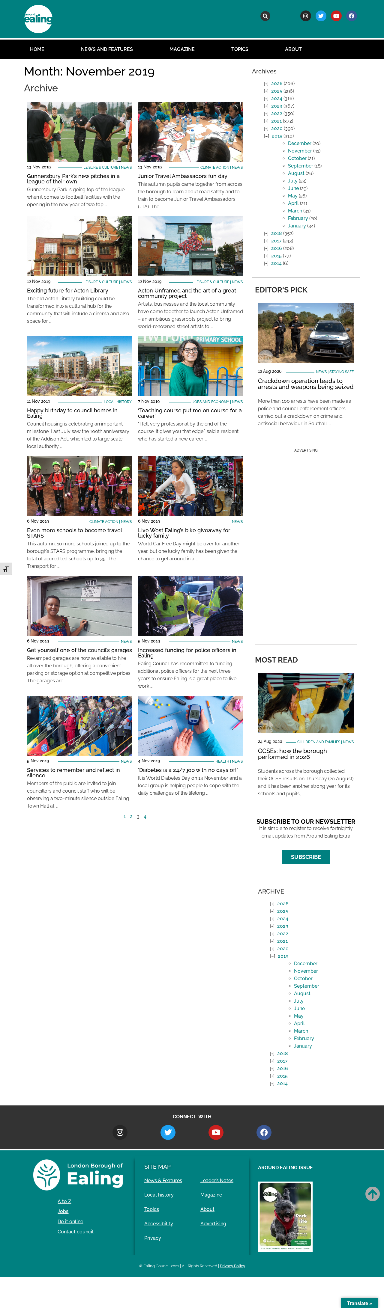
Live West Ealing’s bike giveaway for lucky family (184, 533)
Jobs (63, 1211)
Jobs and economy (211, 402)
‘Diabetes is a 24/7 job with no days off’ (188, 770)
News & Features (163, 1180)
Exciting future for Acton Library (67, 290)
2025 (276, 91)
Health (222, 761)
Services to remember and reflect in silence (73, 773)
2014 (276, 263)
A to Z (64, 1201)
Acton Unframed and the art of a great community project (187, 293)
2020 (277, 128)
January (297, 226)
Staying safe (341, 372)
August (296, 173)
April (293, 203)
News (126, 167)
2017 (276, 241)
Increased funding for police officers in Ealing (187, 653)
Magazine (182, 49)
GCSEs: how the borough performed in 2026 (292, 754)
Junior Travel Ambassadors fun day (182, 176)
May (293, 196)
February (298, 218)
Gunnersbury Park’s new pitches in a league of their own (73, 179)
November (300, 151)
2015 (276, 256)
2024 (276, 98)
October (297, 158)
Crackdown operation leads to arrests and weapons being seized (306, 383)
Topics (239, 49)
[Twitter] (321, 15)
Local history (118, 402)
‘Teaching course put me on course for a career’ (190, 413)
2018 (276, 233)
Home (37, 49)
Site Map (157, 1166)
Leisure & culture (100, 167)
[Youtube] (336, 15)
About (293, 49)
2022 (276, 113)
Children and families (318, 742)
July (293, 181)
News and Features (107, 49)
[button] (265, 16)
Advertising (213, 1223)
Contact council (76, 1232)
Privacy (152, 1238)
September (300, 166)
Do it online (70, 1221)
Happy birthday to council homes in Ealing (72, 413)
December (299, 143)
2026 (277, 83)
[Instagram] (305, 15)
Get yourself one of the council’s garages (79, 650)
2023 (276, 106)
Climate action (214, 167)
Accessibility (158, 1223)
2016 (276, 248)
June (293, 188)
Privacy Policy (232, 1266)
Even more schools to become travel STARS (74, 533)
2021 (276, 121)
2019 (277, 136)
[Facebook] (351, 15)
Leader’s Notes (216, 1180)
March (295, 211)
